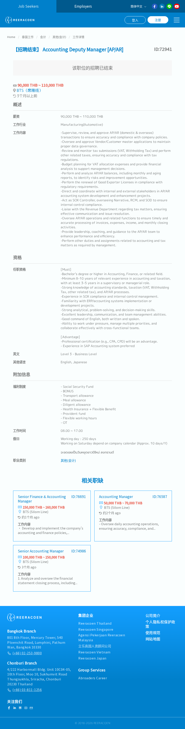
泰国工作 (28, 37)
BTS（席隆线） (30, 90)
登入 (135, 20)
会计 (43, 37)
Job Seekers (28, 6)
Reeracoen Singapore (95, 629)
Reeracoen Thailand (94, 623)
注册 (158, 20)
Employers (83, 6)
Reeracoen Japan (92, 658)
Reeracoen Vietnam (94, 652)
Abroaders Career (92, 677)
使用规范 (153, 632)
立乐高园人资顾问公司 (94, 646)
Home (11, 37)
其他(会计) (59, 37)
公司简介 (153, 615)
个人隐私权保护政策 (160, 623)
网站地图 (153, 639)
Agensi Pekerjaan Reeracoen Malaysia (101, 637)
